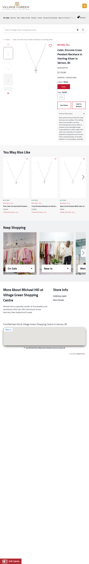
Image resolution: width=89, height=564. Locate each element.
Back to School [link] (63, 17)
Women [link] (13, 17)
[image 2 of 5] (8, 66)
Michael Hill (63, 44)
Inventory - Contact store (66, 77)
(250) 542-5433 (59, 296)
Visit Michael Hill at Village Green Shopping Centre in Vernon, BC (45, 348)
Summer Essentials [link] (50, 17)
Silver (63, 86)
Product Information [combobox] (66, 113)
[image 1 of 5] (8, 53)
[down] (8, 93)
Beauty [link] (34, 17)
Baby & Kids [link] (25, 17)
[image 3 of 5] (8, 80)
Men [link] (18, 17)
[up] (8, 44)
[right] (73, 18)
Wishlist (83, 17)
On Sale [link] (6, 17)
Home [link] (40, 17)
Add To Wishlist (79, 105)
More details (58, 300)
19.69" (61, 97)
